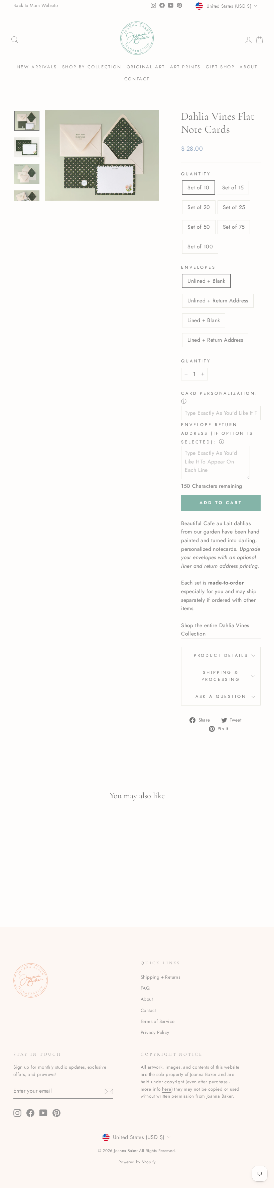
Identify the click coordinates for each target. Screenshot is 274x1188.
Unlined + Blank (206, 281)
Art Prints (185, 67)
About (248, 67)
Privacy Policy (155, 1032)
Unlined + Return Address (217, 300)
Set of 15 (233, 187)
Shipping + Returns (160, 977)
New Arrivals (37, 67)
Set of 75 (234, 227)
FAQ (145, 988)
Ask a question (221, 696)
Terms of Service (157, 1021)
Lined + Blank (203, 320)
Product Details (221, 655)
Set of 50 (198, 227)
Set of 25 (234, 207)
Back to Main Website (35, 5)
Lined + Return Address (215, 340)
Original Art (146, 67)
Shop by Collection (92, 67)
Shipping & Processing (220, 675)
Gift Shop (220, 67)
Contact (137, 79)
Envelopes (198, 267)
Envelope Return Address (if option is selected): (217, 433)
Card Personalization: (219, 393)
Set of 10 (198, 187)
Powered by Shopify (137, 1162)
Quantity (196, 174)
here (166, 1089)
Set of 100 (200, 246)
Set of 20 (198, 207)
